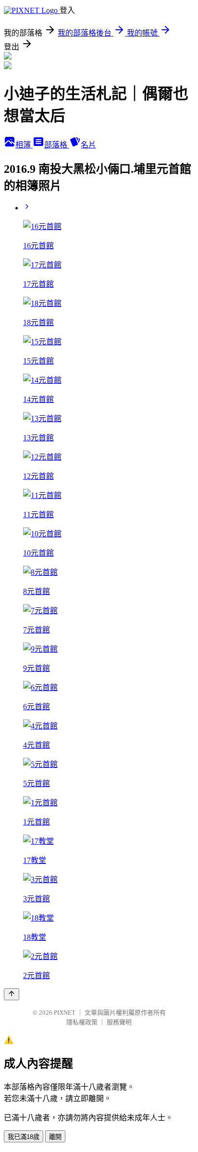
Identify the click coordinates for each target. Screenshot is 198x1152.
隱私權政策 (82, 1022)
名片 (88, 145)
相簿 (24, 145)
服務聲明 (119, 1022)
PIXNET (64, 1012)
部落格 (56, 145)
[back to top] (11, 994)
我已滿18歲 (23, 1136)
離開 (55, 1136)
